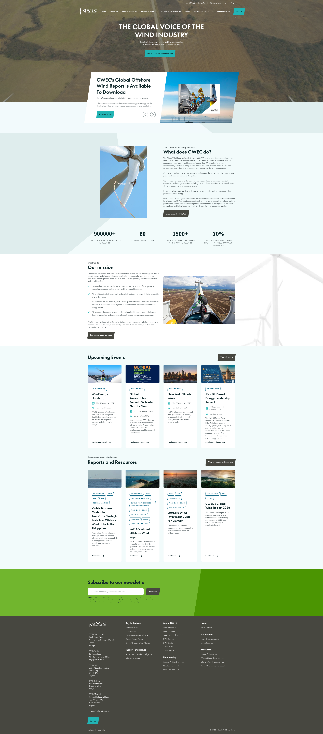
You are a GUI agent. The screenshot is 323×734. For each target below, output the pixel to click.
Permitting (135, 519)
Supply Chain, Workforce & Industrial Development (141, 504)
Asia (102, 498)
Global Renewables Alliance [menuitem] (137, 635)
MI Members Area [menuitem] (133, 658)
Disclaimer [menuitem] (91, 730)
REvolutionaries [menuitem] (131, 631)
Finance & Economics (139, 510)
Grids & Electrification (139, 524)
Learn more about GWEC (176, 213)
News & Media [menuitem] (128, 11)
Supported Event (99, 389)
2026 (110, 494)
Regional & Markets (100, 503)
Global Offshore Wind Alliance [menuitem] (138, 643)
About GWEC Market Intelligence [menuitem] (139, 654)
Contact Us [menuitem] (201, 3)
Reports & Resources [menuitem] (169, 11)
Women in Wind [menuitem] (147, 11)
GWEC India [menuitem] (168, 646)
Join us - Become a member (158, 53)
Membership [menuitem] (222, 11)
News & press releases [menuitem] (210, 639)
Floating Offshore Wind (140, 498)
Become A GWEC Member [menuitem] (174, 662)
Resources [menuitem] (206, 649)
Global (145, 519)
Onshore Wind (212, 494)
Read (90, 366)
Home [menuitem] (104, 11)
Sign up (226, 3)
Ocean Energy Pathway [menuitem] (135, 639)
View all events (226, 357)
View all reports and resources (220, 462)
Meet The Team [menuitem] (169, 631)
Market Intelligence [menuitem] (201, 11)
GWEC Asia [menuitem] (168, 643)
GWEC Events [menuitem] (206, 627)
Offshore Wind (98, 494)
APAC (95, 498)
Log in (233, 3)
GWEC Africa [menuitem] (168, 639)
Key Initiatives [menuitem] (133, 623)
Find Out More (105, 114)
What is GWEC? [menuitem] (169, 627)
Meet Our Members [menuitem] (171, 669)
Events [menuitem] (187, 11)
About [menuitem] (112, 11)
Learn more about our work (101, 335)
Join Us (239, 11)
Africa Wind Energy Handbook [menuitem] (213, 665)
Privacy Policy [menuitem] (101, 730)
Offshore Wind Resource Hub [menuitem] (212, 662)
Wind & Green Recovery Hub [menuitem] (212, 658)
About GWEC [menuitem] (190, 3)
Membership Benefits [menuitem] (171, 665)
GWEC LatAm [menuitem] (168, 650)
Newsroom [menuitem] (207, 634)
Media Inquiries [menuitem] (207, 642)
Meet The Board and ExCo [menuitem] (173, 635)
